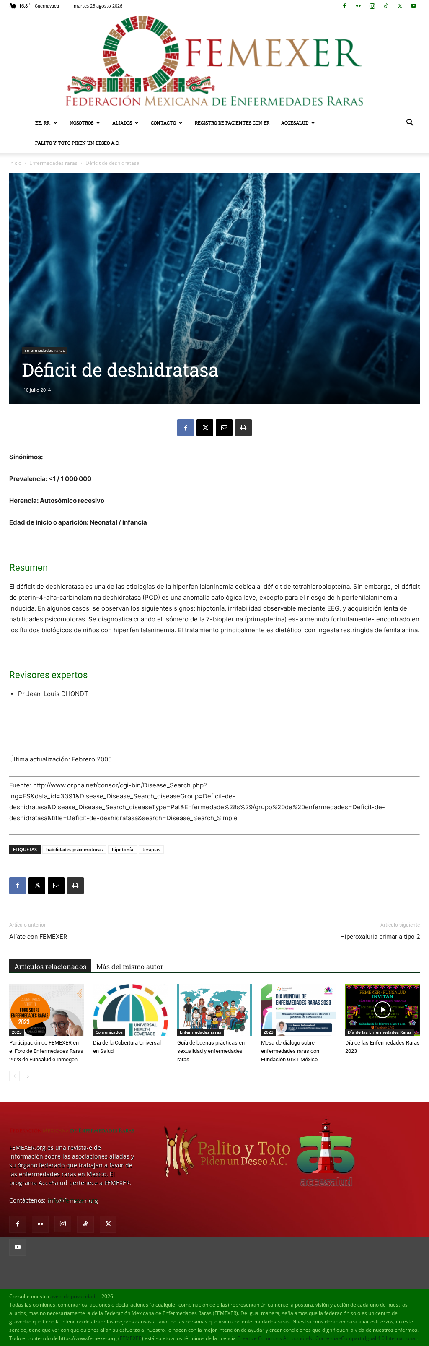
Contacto (163, 123)
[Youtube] (413, 6)
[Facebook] (344, 6)
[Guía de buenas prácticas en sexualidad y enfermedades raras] (214, 1010)
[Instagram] (372, 6)
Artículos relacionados (50, 966)
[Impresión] (243, 427)
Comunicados (109, 1032)
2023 (17, 1032)
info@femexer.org (72, 1200)
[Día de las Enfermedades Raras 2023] (382, 1010)
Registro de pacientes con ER (232, 123)
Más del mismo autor (129, 966)
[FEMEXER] (214, 62)
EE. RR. (43, 123)
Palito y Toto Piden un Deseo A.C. (77, 143)
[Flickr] (358, 6)
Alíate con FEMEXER (38, 937)
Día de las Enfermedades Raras (379, 1032)
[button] (410, 123)
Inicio (15, 162)
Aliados (122, 123)
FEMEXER (131, 1338)
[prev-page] (14, 1076)
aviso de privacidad (72, 1296)
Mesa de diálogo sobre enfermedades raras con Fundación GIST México (290, 1051)
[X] (399, 6)
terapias (151, 849)
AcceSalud (294, 123)
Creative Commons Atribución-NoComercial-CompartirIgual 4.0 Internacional (326, 1338)
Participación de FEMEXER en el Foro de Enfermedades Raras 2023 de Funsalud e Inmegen (46, 1051)
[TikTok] (386, 6)
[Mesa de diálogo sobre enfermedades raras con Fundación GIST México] (298, 1010)
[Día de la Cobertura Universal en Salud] (130, 1010)
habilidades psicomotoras (74, 849)
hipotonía (122, 849)
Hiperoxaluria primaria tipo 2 (380, 937)
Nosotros (81, 123)
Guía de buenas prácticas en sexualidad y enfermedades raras (211, 1051)
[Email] (224, 427)
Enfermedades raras (53, 162)
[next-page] (28, 1076)
